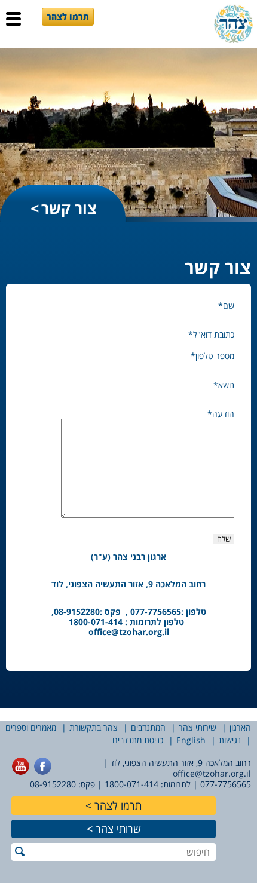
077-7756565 (225, 784)
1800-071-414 (131, 784)
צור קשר (69, 208)
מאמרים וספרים (30, 727)
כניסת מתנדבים (137, 740)
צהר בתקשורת (93, 727)
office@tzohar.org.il (128, 631)
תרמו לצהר (68, 16)
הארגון (240, 727)
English (191, 740)
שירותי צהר (197, 727)
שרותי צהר (118, 828)
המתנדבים (148, 727)
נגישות (230, 740)
